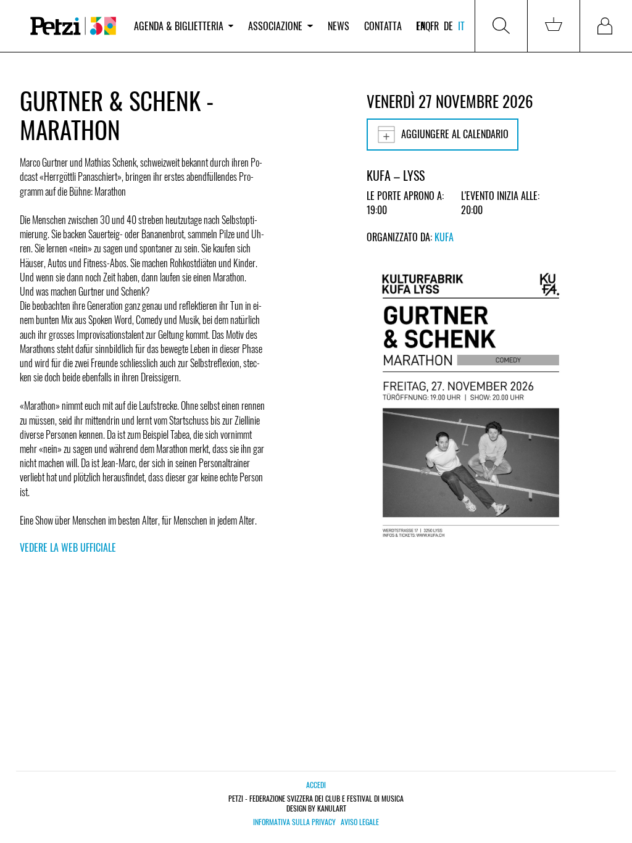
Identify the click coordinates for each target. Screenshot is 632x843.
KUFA (444, 237)
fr (434, 26)
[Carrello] (554, 26)
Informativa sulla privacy (294, 822)
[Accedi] (606, 26)
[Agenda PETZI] (73, 26)
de (448, 26)
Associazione (275, 26)
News (338, 26)
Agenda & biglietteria (178, 26)
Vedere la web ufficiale (68, 547)
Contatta (383, 26)
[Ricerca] (501, 26)
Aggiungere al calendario (455, 134)
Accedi (316, 784)
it (461, 26)
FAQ (424, 26)
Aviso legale (360, 822)
